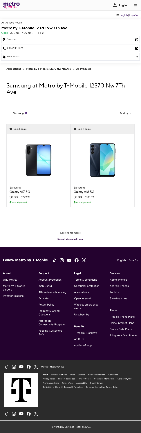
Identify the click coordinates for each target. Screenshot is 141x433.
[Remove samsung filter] (26, 113)
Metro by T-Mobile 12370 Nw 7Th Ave (48, 68)
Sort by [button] (124, 113)
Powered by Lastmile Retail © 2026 (70, 426)
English (124, 15)
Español (133, 15)
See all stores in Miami (70, 238)
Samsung (18, 113)
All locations (13, 68)
